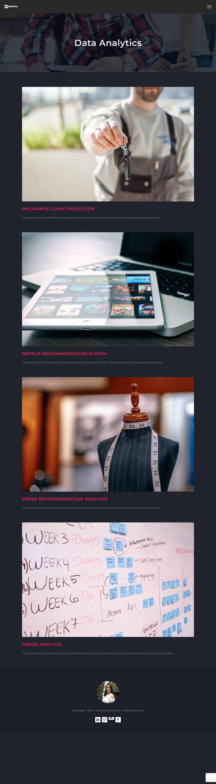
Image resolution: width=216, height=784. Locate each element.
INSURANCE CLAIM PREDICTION (58, 208)
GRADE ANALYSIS (42, 644)
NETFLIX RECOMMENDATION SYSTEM (64, 353)
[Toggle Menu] (209, 6)
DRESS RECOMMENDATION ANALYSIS (64, 498)
